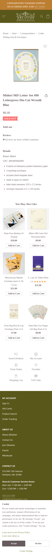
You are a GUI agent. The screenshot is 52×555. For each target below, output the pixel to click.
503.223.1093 (8, 495)
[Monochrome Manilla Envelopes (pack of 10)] (14, 263)
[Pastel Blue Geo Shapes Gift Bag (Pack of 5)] (38, 311)
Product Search (9, 413)
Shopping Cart (16, 380)
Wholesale (7, 455)
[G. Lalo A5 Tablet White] (38, 263)
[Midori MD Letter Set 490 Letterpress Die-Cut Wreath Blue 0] (26, 65)
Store (14, 33)
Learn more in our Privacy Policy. (16, 532)
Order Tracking (9, 419)
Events (5, 450)
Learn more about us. (11, 536)
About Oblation (9, 434)
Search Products (16, 358)
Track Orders (16, 369)
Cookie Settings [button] (26, 551)
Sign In (5, 403)
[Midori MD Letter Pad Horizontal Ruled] (38, 219)
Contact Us (7, 439)
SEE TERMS (39, 6)
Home (6, 33)
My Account (36, 358)
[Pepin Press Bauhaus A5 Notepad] (14, 219)
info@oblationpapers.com (14, 499)
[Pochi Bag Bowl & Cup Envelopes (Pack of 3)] (14, 311)
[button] (26, 16)
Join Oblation (8, 445)
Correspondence (27, 33)
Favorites (36, 369)
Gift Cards (36, 380)
